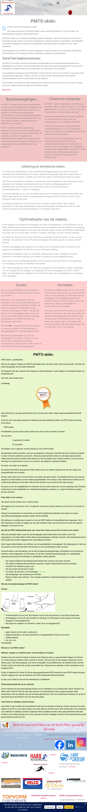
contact (48, 530)
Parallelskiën (6, 643)
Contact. (72, 766)
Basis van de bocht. (51, 724)
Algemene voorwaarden (55, 739)
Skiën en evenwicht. (26, 724)
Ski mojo (49, 729)
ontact (52, 773)
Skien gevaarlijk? (75, 724)
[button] (58, 3)
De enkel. (42, 572)
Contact (4, 762)
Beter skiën (6, 90)
